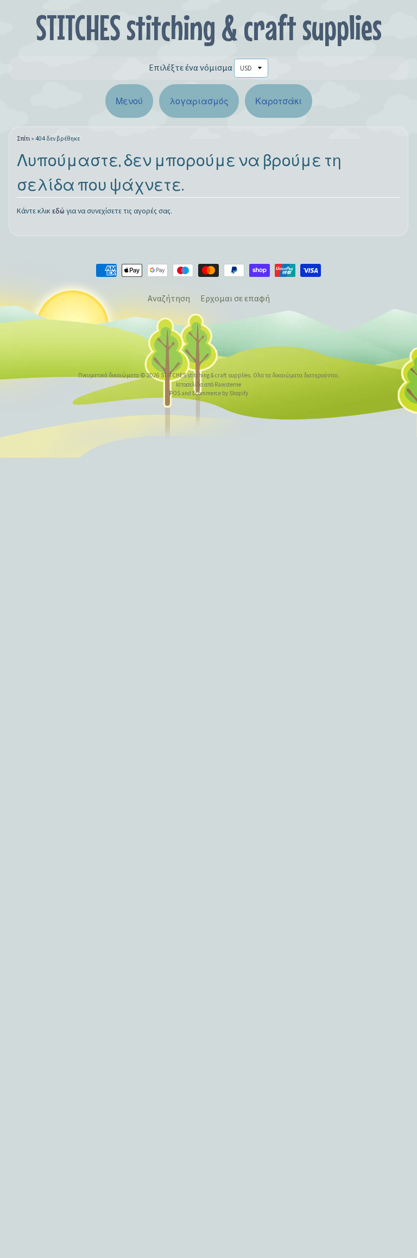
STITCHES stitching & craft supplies (209, 27)
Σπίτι (23, 138)
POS (174, 393)
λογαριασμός (199, 101)
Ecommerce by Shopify (220, 393)
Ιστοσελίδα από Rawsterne (208, 384)
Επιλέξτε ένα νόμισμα (190, 67)
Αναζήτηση (169, 298)
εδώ (58, 211)
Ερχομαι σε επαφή (235, 298)
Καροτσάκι (278, 101)
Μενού (129, 101)
